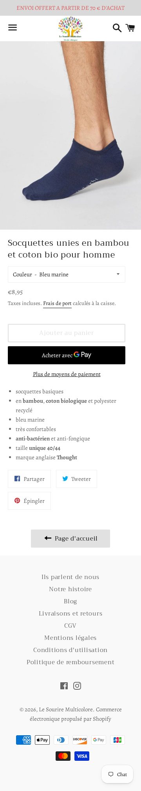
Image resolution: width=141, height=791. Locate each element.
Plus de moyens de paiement (67, 374)
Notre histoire (70, 589)
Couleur (22, 274)
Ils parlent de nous (70, 577)
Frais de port (57, 303)
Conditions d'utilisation (70, 650)
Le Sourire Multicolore (66, 709)
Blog (70, 601)
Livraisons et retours (71, 613)
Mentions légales (70, 638)
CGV (70, 626)
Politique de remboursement (71, 662)
